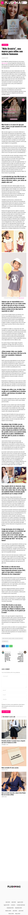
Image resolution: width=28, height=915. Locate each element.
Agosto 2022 (20, 902)
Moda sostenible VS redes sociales (10, 768)
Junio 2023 (21, 910)
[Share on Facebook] (3, 646)
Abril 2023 (8, 902)
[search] (23, 2)
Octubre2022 (5, 641)
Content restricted (21, 905)
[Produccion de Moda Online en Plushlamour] (14, 109)
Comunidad (5, 44)
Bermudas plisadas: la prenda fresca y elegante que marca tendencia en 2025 (13, 741)
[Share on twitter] (7, 646)
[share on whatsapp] (2, 26)
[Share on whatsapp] (11, 646)
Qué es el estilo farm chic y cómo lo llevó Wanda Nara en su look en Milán (14, 793)
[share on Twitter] (2, 30)
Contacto (13, 905)
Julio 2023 (15, 910)
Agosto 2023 (6, 905)
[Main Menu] (2, 2)
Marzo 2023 (11, 913)
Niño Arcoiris (4, 63)
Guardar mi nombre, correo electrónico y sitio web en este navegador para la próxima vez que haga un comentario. (13, 706)
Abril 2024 (14, 902)
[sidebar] (26, 2)
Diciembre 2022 (10, 907)
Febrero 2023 (8, 910)
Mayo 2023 (17, 913)
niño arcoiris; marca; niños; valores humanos (12, 638)
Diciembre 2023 (18, 907)
